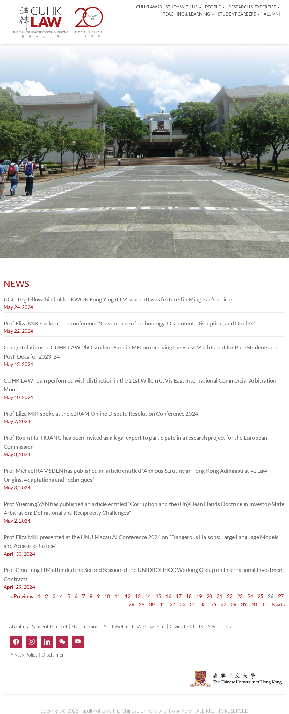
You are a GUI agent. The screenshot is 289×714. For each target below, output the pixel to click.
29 (141, 604)
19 (199, 596)
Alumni (272, 14)
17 (179, 596)
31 (162, 604)
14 (148, 596)
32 (172, 604)
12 (127, 596)
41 (264, 604)
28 (131, 604)
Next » (278, 604)
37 (223, 604)
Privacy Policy (24, 655)
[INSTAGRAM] (31, 641)
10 (107, 596)
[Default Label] (47, 641)
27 (281, 596)
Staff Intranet (86, 626)
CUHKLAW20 (149, 7)
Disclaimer (53, 655)
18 (189, 596)
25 (260, 596)
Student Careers (237, 14)
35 (203, 604)
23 (240, 596)
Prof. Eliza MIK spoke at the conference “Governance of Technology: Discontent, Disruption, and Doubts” (130, 323)
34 (193, 604)
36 (213, 604)
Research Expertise (252, 7)
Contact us (231, 626)
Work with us (151, 626)
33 (182, 604)
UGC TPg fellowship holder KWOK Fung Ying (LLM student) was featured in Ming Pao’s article (118, 299)
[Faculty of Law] (58, 22)
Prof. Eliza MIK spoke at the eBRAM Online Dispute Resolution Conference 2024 (101, 413)
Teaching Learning (187, 14)
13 (138, 596)
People (213, 7)
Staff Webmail (118, 626)
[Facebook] (16, 641)
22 (230, 596)
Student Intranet (50, 626)
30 (152, 604)
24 (250, 596)
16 (168, 596)
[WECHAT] (62, 641)
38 (233, 604)
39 (244, 604)
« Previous (22, 596)
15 (158, 596)
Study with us (182, 7)
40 (254, 604)
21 (219, 596)
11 (117, 596)
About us (19, 626)
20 (209, 596)
